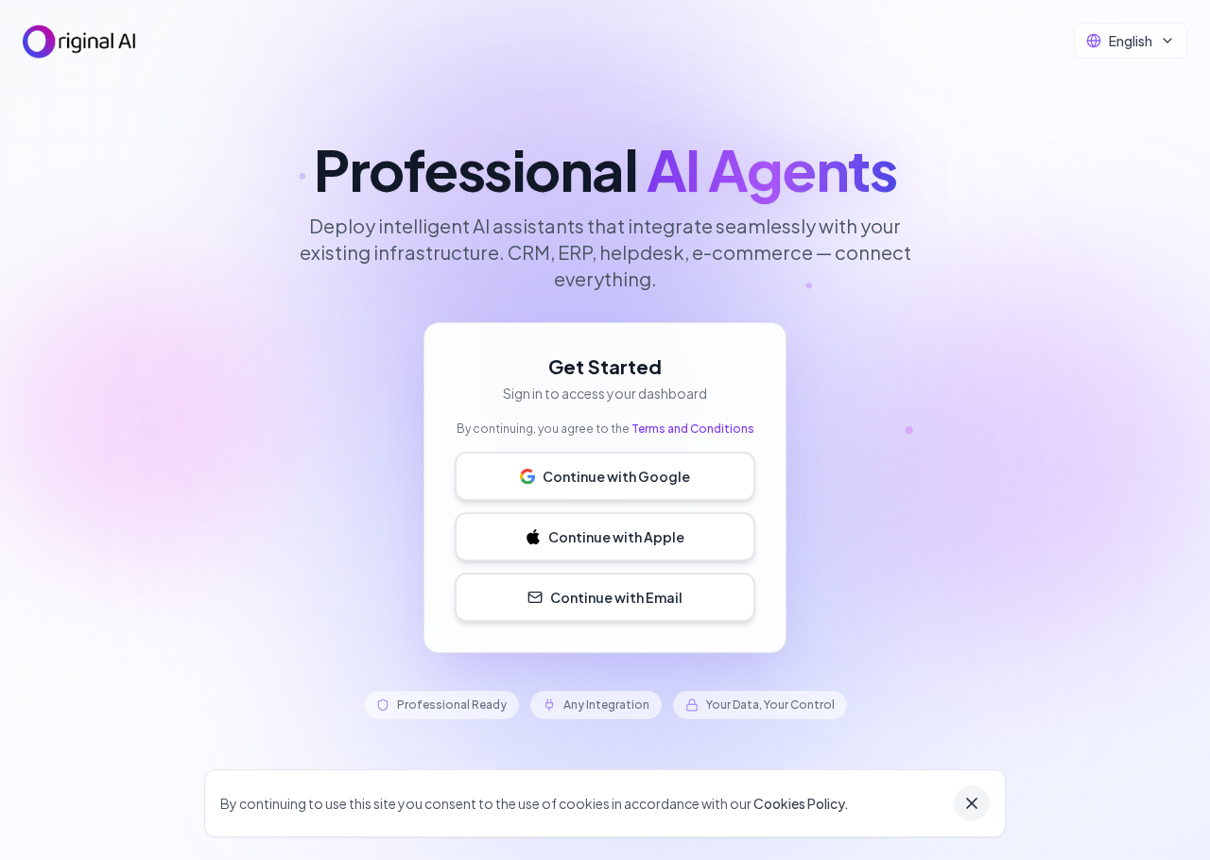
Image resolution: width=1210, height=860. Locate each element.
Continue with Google (616, 476)
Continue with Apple (616, 536)
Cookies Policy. (801, 803)
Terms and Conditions (692, 428)
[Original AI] (80, 41)
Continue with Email (616, 597)
